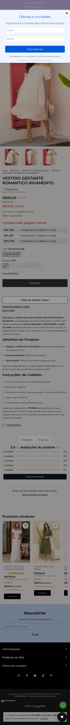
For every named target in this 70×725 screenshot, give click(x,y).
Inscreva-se (35, 49)
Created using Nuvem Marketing (35, 60)
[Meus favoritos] (62, 717)
